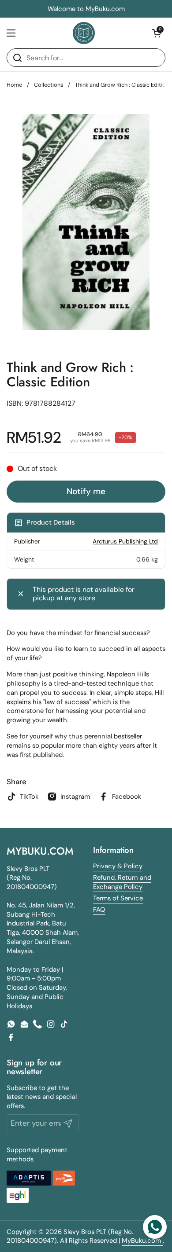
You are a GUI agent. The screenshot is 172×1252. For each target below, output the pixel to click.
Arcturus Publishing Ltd (125, 541)
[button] (156, 33)
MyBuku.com (142, 1240)
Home (14, 84)
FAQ (99, 909)
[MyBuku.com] (83, 33)
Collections (48, 84)
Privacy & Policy (117, 866)
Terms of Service (118, 898)
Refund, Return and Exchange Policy (122, 882)
